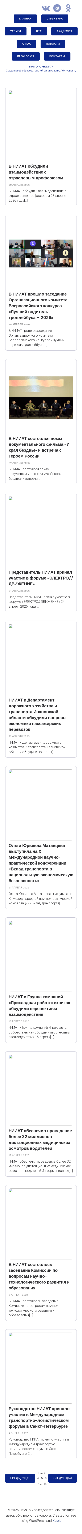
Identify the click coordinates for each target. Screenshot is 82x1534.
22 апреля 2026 (19, 736)
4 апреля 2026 (18, 1433)
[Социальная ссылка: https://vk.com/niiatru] (47, 8)
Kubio (57, 1520)
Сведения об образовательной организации (32, 70)
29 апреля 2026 (19, 324)
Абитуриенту (68, 70)
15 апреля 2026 (19, 1021)
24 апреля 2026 (19, 590)
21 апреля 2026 (19, 887)
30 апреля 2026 (19, 184)
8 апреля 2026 (18, 1294)
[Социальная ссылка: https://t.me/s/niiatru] (58, 8)
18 (45, 1484)
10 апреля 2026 (19, 1155)
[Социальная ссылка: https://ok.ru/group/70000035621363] (70, 8)
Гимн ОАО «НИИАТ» (41, 66)
